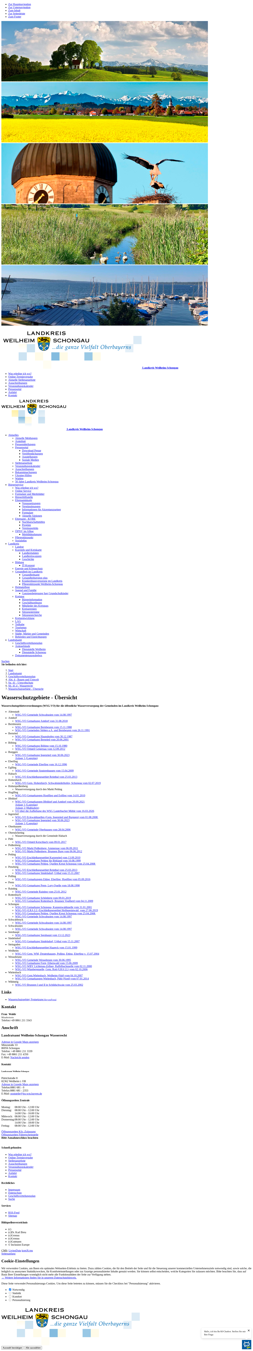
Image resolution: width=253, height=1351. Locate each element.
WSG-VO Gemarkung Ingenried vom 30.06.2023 (42, 755)
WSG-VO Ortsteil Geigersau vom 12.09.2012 (40, 748)
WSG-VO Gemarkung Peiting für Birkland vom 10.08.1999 (48, 860)
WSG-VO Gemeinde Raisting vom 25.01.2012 (40, 891)
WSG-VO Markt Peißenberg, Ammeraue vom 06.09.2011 (46, 848)
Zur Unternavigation (19, 7)
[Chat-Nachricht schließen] (248, 1330)
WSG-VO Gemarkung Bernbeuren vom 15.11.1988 (43, 727)
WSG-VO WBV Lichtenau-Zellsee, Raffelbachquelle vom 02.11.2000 (53, 966)
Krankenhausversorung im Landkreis (42, 580)
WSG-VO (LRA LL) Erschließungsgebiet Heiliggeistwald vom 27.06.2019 (56, 910)
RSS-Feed (13, 1212)
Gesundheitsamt (30, 574)
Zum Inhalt (14, 10)
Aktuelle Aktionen (32, 515)
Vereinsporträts (30, 528)
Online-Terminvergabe (20, 376)
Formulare (27, 512)
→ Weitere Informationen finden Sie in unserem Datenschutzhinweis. (39, 1277)
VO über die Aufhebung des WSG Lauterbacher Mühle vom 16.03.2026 (54, 810)
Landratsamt (15, 639)
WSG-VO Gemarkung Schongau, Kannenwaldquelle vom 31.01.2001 (53, 907)
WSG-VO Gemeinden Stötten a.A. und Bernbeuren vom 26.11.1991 (52, 730)
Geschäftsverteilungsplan (28, 643)
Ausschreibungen (17, 382)
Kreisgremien (29, 608)
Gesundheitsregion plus (35, 577)
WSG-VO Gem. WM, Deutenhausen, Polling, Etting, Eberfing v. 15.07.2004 (57, 953)
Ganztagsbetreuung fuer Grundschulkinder (45, 593)
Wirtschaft (20, 630)
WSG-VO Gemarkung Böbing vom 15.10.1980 (41, 745)
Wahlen (19, 478)
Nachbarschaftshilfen (33, 521)
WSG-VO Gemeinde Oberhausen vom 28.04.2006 (43, 829)
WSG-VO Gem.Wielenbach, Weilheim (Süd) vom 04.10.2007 (49, 975)
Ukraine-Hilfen (23, 475)
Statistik (16, 1293)
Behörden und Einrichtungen (31, 636)
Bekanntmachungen (26, 472)
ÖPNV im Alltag (24, 531)
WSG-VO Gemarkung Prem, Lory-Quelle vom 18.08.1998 (47, 885)
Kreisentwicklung (24, 618)
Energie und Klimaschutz (29, 568)
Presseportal (14, 389)
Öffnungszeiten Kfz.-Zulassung (18, 1131)
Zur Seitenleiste (16, 13)
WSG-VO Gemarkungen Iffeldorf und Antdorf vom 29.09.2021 (50, 801)
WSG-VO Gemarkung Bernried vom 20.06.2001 (42, 739)
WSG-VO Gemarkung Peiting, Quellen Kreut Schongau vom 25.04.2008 (55, 863)
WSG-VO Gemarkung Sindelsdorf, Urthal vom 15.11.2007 (47, 873)
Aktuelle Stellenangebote (21, 379)
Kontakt (12, 395)
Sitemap (12, 1215)
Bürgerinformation (32, 599)
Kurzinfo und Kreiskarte (28, 549)
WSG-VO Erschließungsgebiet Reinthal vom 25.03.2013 (46, 776)
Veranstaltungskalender (20, 386)
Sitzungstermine (30, 611)
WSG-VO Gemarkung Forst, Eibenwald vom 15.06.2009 (46, 963)
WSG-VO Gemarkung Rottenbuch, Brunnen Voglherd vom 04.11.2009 (54, 901)
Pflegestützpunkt (24, 537)
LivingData (15, 1250)
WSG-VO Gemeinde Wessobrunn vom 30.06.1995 (43, 959)
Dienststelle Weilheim (34, 649)
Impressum (14, 1189)
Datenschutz (15, 1192)
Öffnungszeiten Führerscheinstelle (19, 1134)
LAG (18, 621)
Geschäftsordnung (32, 602)
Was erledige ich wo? (19, 373)
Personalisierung (21, 1300)
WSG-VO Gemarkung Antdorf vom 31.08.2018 (41, 720)
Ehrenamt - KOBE (25, 518)
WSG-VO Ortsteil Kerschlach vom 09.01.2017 (40, 842)
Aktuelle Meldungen (26, 438)
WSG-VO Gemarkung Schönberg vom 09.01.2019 (43, 897)
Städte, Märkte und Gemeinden (32, 633)
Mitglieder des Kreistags (35, 605)
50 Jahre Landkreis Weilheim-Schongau (37, 481)
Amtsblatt (20, 441)
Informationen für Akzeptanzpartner (41, 509)
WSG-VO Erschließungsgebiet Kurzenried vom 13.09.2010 (47, 857)
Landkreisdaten (30, 553)
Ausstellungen (30, 456)
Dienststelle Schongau (34, 652)
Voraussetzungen (31, 503)
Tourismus (21, 627)
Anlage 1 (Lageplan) (26, 758)
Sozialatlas (21, 540)
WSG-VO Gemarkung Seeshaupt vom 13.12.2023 (42, 935)
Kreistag (19, 596)
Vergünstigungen (31, 506)
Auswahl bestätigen (12, 1348)
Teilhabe (19, 624)
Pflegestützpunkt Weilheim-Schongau (42, 584)
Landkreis (13, 543)
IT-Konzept (28, 565)
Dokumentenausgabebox (28, 655)
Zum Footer (14, 16)
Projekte (26, 525)
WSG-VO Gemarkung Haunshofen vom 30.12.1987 (43, 736)
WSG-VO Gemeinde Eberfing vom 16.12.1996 (41, 764)
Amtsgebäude (22, 646)
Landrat (19, 546)
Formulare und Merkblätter (29, 494)
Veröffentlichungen (32, 453)
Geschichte (28, 559)
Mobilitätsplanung (32, 534)
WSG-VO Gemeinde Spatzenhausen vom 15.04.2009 (44, 770)
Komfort (17, 1296)
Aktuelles (13, 435)
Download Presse (31, 450)
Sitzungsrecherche (32, 615)
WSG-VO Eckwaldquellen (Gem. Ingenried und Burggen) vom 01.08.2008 (56, 817)
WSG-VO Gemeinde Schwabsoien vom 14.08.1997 (43, 714)
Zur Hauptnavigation (19, 4)
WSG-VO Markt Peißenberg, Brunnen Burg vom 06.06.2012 (48, 851)
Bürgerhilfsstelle (24, 497)
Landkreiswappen (31, 556)
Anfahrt (12, 392)
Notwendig (18, 1289)
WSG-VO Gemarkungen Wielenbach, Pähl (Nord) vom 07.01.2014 (52, 978)
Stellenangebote (23, 462)
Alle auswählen (33, 1348)
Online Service (23, 490)
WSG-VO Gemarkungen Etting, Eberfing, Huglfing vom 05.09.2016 (52, 879)
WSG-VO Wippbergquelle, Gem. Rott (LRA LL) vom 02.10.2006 (51, 969)
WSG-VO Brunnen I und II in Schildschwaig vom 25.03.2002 (49, 984)
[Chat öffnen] (246, 1344)
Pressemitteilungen (25, 444)
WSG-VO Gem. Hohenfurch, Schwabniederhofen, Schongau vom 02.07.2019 (58, 783)
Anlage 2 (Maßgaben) (27, 807)
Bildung (19, 562)
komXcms (27, 1250)
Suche (11, 1199)
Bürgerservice (15, 484)
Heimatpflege (22, 587)
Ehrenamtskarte (23, 500)
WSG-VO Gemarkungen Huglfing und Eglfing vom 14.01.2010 (50, 795)
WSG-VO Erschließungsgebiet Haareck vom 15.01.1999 (46, 947)
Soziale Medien (30, 459)
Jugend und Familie (25, 590)
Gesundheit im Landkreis (29, 571)
